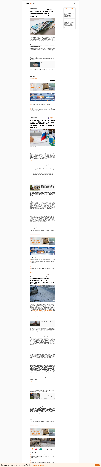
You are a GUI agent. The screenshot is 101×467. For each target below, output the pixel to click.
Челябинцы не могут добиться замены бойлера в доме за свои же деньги (69, 14)
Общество (35, 78)
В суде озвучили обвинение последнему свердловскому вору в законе (43, 108)
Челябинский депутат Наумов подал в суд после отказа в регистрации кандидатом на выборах (43, 110)
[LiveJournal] (54, 80)
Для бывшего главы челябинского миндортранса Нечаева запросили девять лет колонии (42, 264)
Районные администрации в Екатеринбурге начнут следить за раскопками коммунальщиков (41, 106)
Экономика (31, 78)
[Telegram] (52, 80)
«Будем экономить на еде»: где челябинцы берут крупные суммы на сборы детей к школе (69, 23)
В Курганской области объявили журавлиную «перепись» (40, 104)
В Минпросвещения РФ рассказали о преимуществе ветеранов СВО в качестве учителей (43, 260)
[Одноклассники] (51, 80)
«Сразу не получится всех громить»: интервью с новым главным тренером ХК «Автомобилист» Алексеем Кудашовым (68, 26)
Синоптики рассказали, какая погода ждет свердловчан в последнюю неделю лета (42, 262)
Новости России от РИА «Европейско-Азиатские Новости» (28, 4)
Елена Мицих (52, 117)
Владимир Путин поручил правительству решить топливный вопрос (42, 268)
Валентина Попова (52, 274)
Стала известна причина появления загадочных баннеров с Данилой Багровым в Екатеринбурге (42, 454)
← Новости (32, 272)
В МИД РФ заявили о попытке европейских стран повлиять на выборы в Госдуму (43, 266)
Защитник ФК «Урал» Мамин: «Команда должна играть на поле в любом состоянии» (69, 11)
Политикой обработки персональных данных (40, 465)
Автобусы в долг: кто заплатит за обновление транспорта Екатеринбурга (69, 20)
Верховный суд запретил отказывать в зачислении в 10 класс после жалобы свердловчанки (42, 460)
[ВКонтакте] (50, 80)
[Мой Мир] (53, 80)
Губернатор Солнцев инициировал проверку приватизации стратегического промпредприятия (69, 16)
